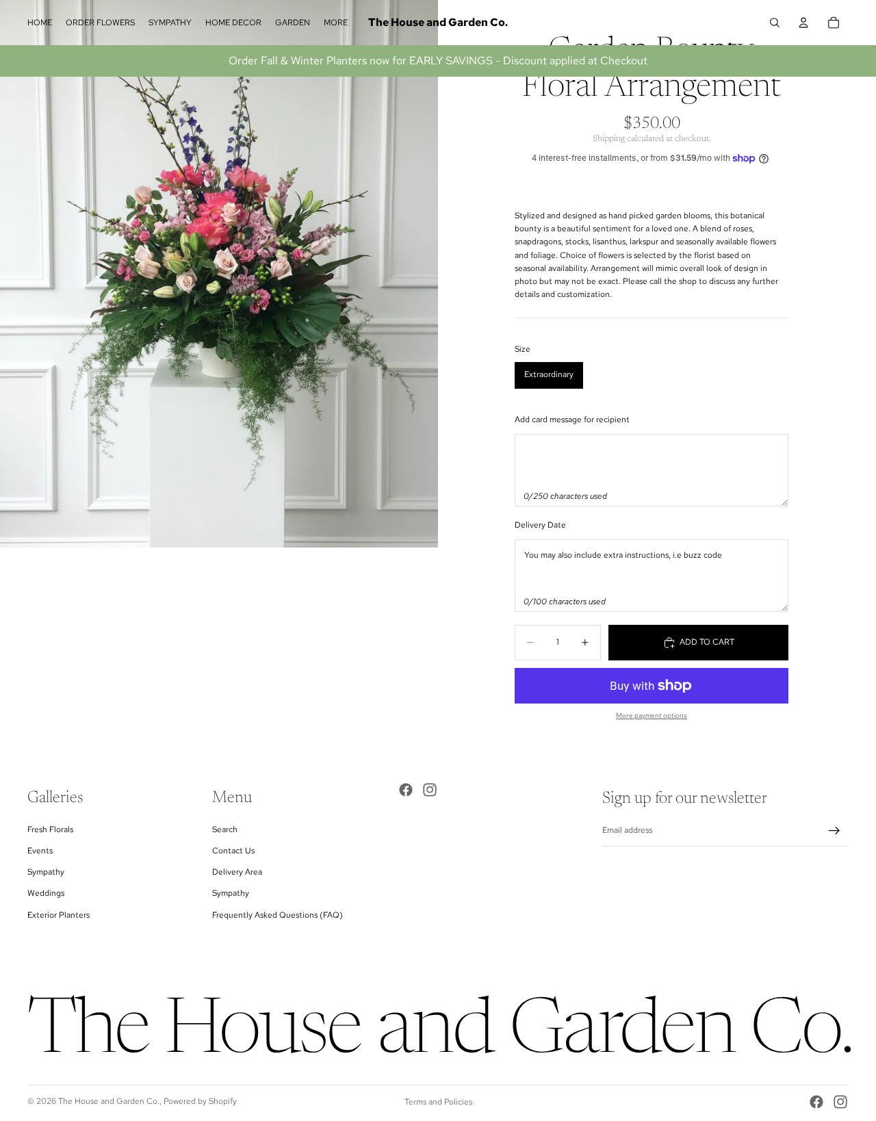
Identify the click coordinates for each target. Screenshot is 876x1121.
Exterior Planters (58, 915)
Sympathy (45, 871)
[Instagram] (430, 790)
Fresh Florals (50, 829)
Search (224, 829)
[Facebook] (406, 790)
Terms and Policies (438, 1101)
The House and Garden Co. (108, 1101)
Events (40, 850)
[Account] (803, 23)
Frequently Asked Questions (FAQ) (277, 915)
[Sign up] (834, 830)
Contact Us (233, 850)
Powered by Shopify (200, 1101)
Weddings (45, 893)
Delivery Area (237, 871)
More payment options (651, 715)
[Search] (775, 23)
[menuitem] (336, 23)
